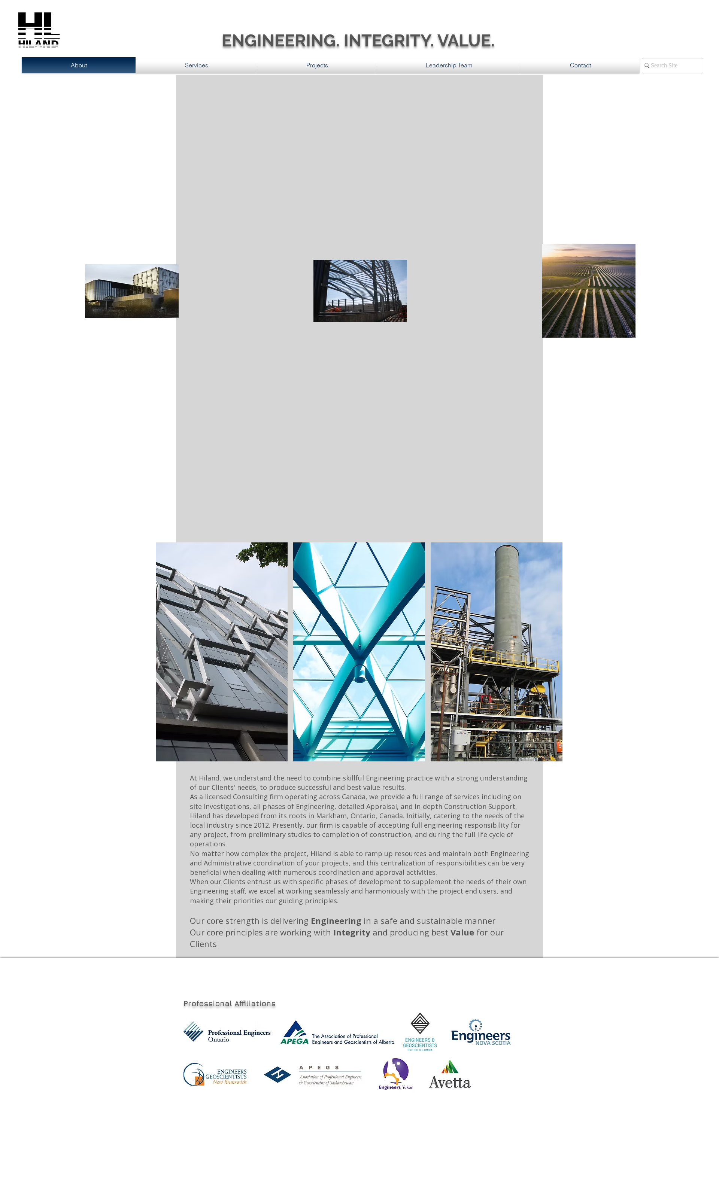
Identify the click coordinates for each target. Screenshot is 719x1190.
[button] (222, 651)
